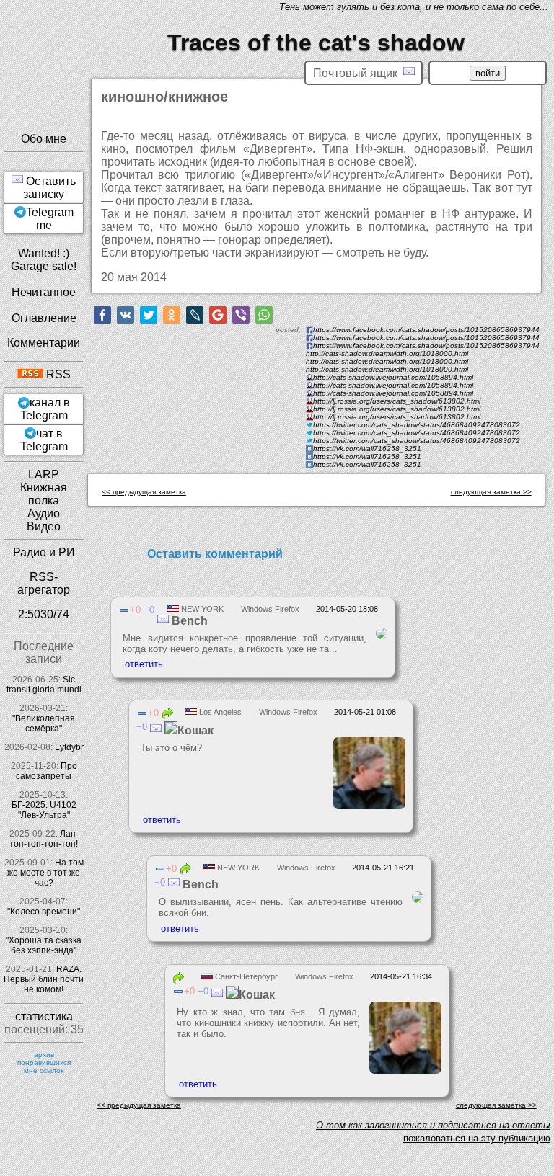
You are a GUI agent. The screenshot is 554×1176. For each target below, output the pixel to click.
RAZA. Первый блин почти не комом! (44, 979)
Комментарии (43, 343)
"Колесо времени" (43, 911)
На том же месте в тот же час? (45, 873)
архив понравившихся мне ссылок (44, 1062)
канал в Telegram (45, 409)
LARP (43, 474)
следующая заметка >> (491, 492)
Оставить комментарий (215, 554)
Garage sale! (43, 266)
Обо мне (43, 139)
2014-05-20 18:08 (347, 609)
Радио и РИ (44, 552)
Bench (188, 621)
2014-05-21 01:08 (365, 712)
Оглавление (44, 318)
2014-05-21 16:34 (401, 976)
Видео (44, 526)
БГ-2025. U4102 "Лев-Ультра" (44, 810)
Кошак (195, 730)
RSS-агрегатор (43, 583)
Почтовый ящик (358, 73)
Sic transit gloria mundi (44, 684)
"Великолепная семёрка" (43, 723)
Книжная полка (43, 494)
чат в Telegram (44, 440)
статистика (44, 1016)
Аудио (43, 513)
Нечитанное (44, 292)
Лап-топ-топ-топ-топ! (44, 839)
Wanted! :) (43, 253)
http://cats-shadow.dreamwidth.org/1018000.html (387, 353)
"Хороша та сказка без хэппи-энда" (44, 945)
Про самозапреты (46, 771)
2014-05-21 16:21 (383, 867)
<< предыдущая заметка (144, 492)
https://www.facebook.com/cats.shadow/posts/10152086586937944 (426, 345)
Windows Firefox (270, 609)
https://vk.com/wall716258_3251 (367, 464)
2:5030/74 (43, 614)
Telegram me (50, 218)
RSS (57, 374)
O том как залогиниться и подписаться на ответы (433, 1125)
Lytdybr (69, 747)
